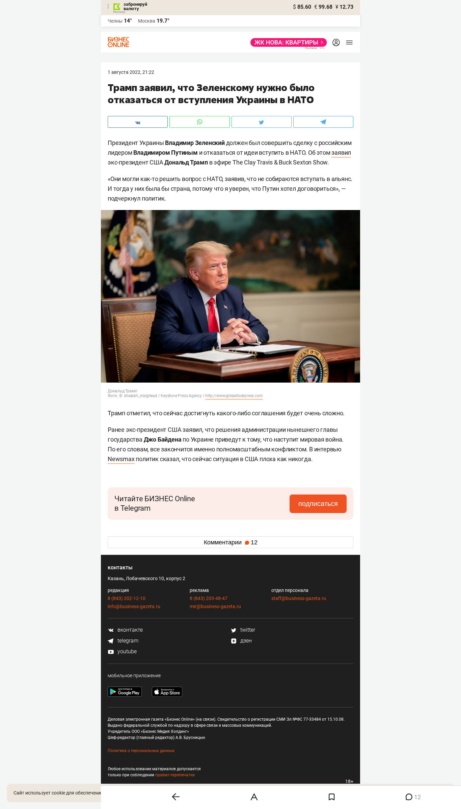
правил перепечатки (175, 775)
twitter (247, 630)
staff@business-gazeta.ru (298, 598)
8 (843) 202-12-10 (126, 598)
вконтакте (129, 630)
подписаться (318, 503)
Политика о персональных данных (141, 750)
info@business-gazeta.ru (134, 606)
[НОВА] (286, 42)
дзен (245, 640)
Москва (146, 21)
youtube (126, 651)
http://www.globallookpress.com (234, 395)
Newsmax (121, 458)
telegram (127, 640)
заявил (341, 152)
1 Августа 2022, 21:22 (131, 72)
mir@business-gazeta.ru (215, 606)
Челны (115, 21)
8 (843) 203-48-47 (208, 598)
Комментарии (230, 542)
